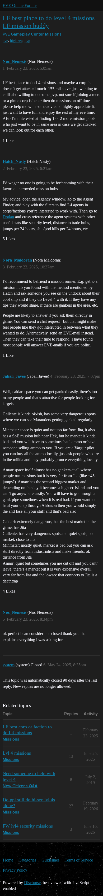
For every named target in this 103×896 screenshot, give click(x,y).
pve (5, 41)
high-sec (16, 41)
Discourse (32, 882)
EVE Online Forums (20, 5)
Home (8, 860)
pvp (27, 41)
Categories (27, 860)
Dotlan (8, 217)
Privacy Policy (15, 870)
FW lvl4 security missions (28, 826)
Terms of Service (79, 860)
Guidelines (50, 860)
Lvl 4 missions (17, 753)
